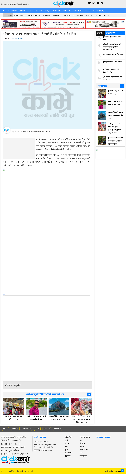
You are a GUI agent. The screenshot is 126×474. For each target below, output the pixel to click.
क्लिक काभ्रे (15, 131)
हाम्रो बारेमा (57, 428)
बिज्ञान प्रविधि (77, 10)
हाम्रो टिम (47, 428)
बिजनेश (87, 10)
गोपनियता (15, 428)
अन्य (81, 440)
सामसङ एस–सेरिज (102, 15)
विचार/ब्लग (66, 10)
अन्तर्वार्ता (39, 10)
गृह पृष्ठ (5, 428)
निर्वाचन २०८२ (20, 15)
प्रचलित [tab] (109, 33)
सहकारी (57, 15)
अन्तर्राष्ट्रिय (56, 10)
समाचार (22, 10)
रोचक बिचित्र (84, 449)
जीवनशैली (68, 437)
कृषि (66, 440)
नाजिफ (47, 15)
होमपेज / (7, 38)
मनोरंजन (30, 10)
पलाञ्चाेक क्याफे (85, 437)
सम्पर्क (37, 428)
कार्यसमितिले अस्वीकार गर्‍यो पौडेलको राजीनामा (111, 70)
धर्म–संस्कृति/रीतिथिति (18, 38)
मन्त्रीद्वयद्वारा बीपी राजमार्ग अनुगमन (113, 54)
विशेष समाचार (12, 10)
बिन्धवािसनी (69, 15)
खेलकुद (47, 10)
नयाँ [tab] (99, 33)
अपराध (82, 446)
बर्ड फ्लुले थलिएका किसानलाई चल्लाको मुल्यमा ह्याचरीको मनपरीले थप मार (111, 47)
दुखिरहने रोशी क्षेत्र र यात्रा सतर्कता (112, 62)
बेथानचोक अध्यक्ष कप (84, 15)
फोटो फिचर (83, 456)
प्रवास (67, 443)
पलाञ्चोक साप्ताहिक (99, 10)
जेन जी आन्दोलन (34, 15)
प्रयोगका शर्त (27, 428)
